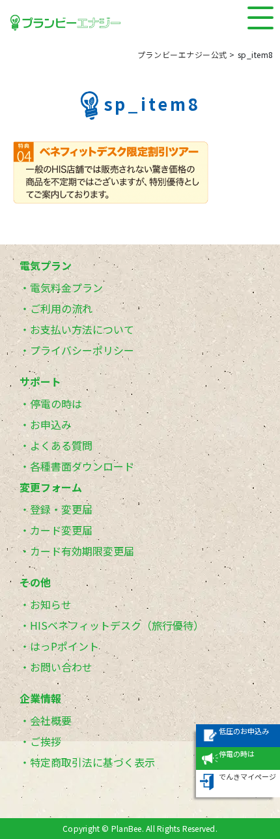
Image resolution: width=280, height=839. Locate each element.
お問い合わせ (61, 667)
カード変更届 (61, 530)
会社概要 (51, 720)
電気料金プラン (66, 287)
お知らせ (51, 604)
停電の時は (56, 403)
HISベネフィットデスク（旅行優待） (117, 625)
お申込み (51, 424)
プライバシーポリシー (82, 350)
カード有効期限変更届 (82, 551)
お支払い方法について (82, 329)
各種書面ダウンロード (82, 466)
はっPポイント (64, 646)
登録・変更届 (61, 509)
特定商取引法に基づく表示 (92, 762)
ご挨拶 (45, 741)
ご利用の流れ (61, 308)
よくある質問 (61, 445)
